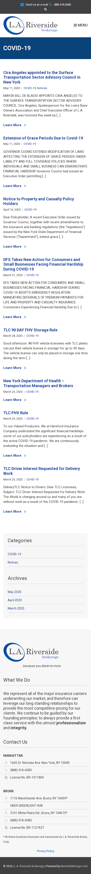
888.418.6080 (62, 4)
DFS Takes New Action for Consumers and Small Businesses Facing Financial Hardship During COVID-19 (43, 264)
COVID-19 (30, 88)
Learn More (12, 125)
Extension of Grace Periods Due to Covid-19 (43, 138)
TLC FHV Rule (15, 412)
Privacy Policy (45, 851)
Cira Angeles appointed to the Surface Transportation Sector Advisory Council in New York (41, 77)
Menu (82, 25)
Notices (42, 88)
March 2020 (16, 608)
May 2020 (14, 592)
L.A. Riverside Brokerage (29, 866)
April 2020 (15, 600)
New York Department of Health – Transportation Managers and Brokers (38, 383)
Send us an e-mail (37, 4)
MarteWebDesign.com (74, 866)
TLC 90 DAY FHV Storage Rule (30, 330)
